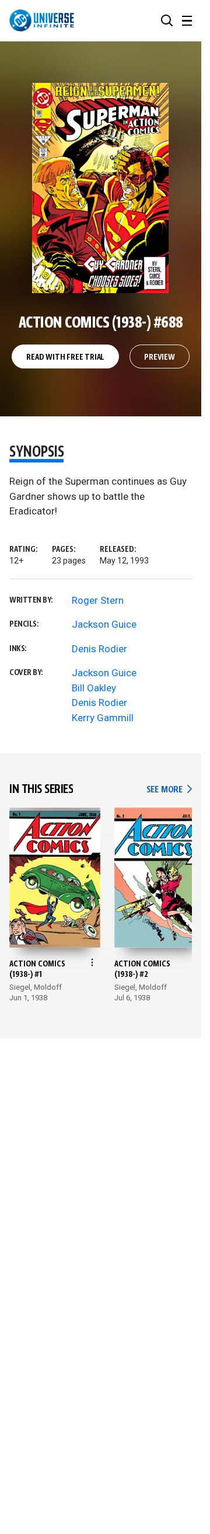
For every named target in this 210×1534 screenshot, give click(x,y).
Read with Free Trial (65, 357)
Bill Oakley (94, 688)
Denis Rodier (99, 649)
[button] (167, 20)
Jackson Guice (104, 624)
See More (169, 790)
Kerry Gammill (103, 717)
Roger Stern (98, 600)
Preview (159, 357)
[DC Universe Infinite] (41, 20)
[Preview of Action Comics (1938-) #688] (100, 188)
